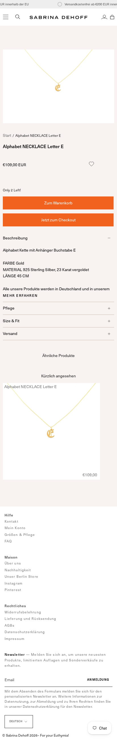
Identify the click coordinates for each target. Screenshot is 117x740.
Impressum (14, 638)
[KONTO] (104, 16)
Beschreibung (15, 238)
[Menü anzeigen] (5, 16)
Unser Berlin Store (21, 576)
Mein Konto (15, 527)
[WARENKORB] (112, 16)
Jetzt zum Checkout (58, 220)
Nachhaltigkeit (18, 569)
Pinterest (13, 589)
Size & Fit (11, 321)
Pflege (8, 308)
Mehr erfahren (20, 295)
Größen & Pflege (20, 534)
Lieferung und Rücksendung (31, 618)
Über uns (13, 563)
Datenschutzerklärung (25, 631)
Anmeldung (98, 679)
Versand (10, 333)
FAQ (8, 541)
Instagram (13, 583)
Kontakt (11, 521)
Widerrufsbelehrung (23, 611)
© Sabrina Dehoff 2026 (19, 735)
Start (7, 135)
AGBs (9, 625)
